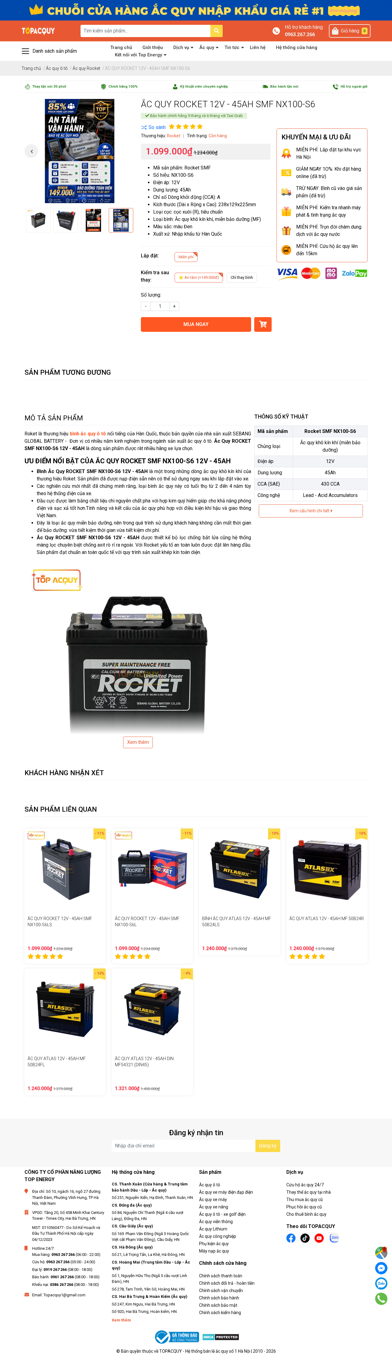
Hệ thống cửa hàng (296, 47)
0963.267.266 (300, 34)
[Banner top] (196, 10)
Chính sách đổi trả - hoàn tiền (226, 1283)
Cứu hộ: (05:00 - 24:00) (63, 1262)
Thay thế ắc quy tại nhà (308, 1192)
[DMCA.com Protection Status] (220, 1337)
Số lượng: (151, 295)
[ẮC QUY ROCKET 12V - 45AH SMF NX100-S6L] (152, 869)
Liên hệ (258, 47)
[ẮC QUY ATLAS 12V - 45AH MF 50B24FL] (65, 1009)
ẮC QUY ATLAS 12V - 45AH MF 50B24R (326, 918)
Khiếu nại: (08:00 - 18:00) (65, 1284)
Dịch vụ (181, 47)
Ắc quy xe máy (213, 1199)
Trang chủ (121, 47)
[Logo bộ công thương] (177, 1337)
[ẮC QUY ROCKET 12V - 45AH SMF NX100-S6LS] (65, 869)
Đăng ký (268, 1146)
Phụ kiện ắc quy (214, 1243)
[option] (79, 151)
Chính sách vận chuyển (221, 1290)
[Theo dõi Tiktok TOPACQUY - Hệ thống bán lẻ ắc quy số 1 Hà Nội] (305, 1237)
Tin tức (231, 47)
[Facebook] (381, 1268)
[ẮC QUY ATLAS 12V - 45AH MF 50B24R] (327, 869)
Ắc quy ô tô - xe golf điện (222, 1214)
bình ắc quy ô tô (88, 434)
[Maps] (381, 1253)
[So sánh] (153, 127)
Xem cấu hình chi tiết (309, 510)
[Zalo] (381, 1283)
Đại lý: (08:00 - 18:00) (62, 1269)
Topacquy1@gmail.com (64, 1295)
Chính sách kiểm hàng (220, 1312)
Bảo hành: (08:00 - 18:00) (66, 1277)
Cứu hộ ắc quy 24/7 (305, 1184)
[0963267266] (381, 1299)
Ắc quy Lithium (213, 1228)
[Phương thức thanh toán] (322, 274)
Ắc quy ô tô (209, 1184)
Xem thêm (138, 742)
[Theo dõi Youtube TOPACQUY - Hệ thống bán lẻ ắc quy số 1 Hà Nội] (319, 1237)
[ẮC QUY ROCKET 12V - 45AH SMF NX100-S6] (80, 151)
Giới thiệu (152, 47)
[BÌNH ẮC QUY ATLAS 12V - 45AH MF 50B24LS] (239, 869)
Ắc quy (206, 47)
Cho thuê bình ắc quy (306, 1214)
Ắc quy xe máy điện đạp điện (226, 1192)
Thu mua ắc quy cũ (304, 1199)
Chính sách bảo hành (219, 1297)
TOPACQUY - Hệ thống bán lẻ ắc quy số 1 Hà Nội (204, 1351)
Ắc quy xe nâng (213, 1206)
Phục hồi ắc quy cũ (304, 1206)
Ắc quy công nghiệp (217, 1236)
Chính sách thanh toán (220, 1275)
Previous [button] (31, 151)
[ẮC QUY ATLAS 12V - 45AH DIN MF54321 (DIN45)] (152, 1009)
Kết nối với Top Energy (138, 55)
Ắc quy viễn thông (216, 1221)
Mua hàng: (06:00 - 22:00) (66, 1254)
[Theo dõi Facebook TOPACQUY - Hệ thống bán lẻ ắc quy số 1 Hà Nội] (291, 1237)
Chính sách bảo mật (218, 1305)
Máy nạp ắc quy (214, 1251)
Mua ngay (196, 324)
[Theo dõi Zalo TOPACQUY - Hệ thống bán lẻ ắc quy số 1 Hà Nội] (334, 1237)
